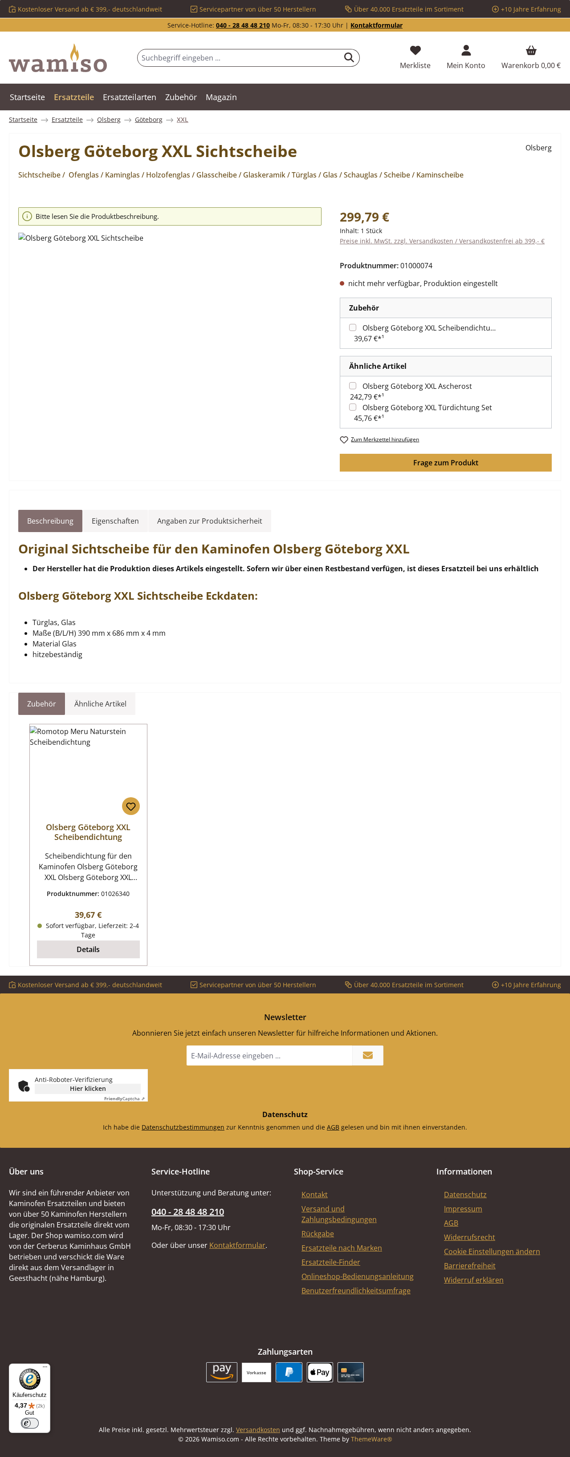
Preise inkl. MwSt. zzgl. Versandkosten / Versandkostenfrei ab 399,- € (442, 241)
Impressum (463, 1209)
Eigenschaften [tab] (115, 521)
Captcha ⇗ (124, 1098)
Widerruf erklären (474, 1280)
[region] (170, 315)
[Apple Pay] (320, 1372)
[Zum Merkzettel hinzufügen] (131, 806)
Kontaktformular (376, 25)
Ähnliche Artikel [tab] (100, 704)
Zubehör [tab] (41, 704)
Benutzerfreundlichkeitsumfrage (356, 1291)
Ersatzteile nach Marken (341, 1248)
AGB (333, 1127)
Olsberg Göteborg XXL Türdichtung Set (427, 407)
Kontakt (314, 1194)
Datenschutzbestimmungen (183, 1127)
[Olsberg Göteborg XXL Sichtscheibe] (170, 328)
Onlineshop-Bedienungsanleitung (357, 1276)
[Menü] (45, 1369)
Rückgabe (317, 1234)
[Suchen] (349, 58)
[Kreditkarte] (351, 1372)
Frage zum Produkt (445, 463)
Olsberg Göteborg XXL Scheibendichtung (430, 328)
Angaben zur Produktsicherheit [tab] (209, 521)
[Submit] (367, 1055)
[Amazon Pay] (222, 1372)
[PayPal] (289, 1372)
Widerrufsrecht (469, 1237)
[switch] (30, 1423)
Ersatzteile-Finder (330, 1262)
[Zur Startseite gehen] (58, 58)
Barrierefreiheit (470, 1266)
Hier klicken (88, 1088)
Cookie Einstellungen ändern (492, 1251)
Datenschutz (465, 1194)
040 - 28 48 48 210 (243, 25)
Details (88, 949)
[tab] (50, 521)
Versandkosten (258, 1429)
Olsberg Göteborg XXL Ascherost (417, 386)
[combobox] (238, 58)
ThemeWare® (371, 1439)
